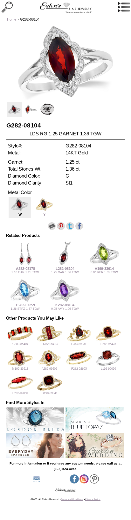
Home (11, 19)
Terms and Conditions (72, 499)
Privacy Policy (92, 499)
